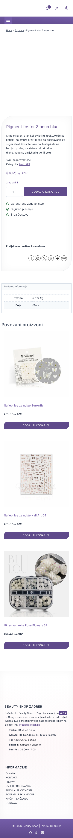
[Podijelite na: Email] (64, 258)
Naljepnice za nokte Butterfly (24, 405)
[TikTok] (36, 832)
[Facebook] (30, 832)
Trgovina (19, 30)
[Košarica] (47, 8)
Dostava (11, 803)
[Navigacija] (8, 20)
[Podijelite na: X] (44, 258)
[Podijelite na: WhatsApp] (51, 258)
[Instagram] (42, 832)
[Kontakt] (67, 8)
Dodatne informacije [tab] (16, 286)
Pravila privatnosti (19, 790)
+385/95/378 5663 (25, 739)
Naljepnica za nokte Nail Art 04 (25, 515)
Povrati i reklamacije (20, 794)
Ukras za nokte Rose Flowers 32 (25, 625)
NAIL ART (24, 164)
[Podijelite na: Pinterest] (38, 258)
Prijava (10, 781)
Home (9, 30)
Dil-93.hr (55, 825)
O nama (11, 773)
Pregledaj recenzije (29, 724)
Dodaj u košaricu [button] (36, 425)
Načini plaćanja (17, 798)
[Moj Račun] (57, 8)
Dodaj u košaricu (45, 191)
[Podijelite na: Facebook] (31, 258)
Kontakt (11, 777)
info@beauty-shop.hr (29, 744)
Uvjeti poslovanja (18, 786)
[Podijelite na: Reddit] (57, 258)
